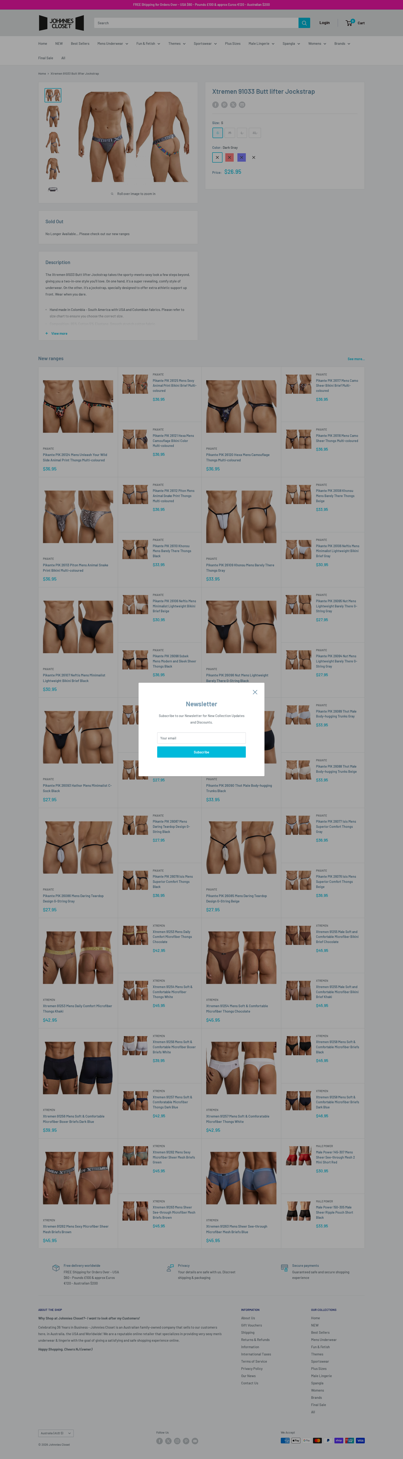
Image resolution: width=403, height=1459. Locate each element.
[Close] (255, 691)
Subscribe (201, 752)
